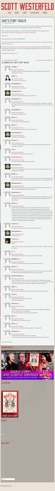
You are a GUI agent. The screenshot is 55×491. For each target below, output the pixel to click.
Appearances (34, 12)
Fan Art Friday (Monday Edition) (10, 60)
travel (6, 467)
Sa (12, 251)
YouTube (38, 42)
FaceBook (6, 427)
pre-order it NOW (39, 386)
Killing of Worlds (8, 451)
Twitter (6, 424)
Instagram (6, 426)
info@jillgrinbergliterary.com (7, 439)
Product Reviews (15, 157)
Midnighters (7, 456)
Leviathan (7, 453)
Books (17, 12)
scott (13, 23)
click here (7, 430)
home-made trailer (18, 32)
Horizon (6, 450)
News (6, 458)
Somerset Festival (17, 26)
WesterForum (25, 47)
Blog (9, 12)
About (25, 12)
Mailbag (6, 455)
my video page (8, 43)
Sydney (6, 466)
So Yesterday (8, 463)
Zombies (7, 475)
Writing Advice (8, 472)
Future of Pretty (8, 448)
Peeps (6, 459)
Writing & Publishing (9, 471)
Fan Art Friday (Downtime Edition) (44, 60)
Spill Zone (7, 464)
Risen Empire (8, 461)
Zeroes (6, 474)
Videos (45, 12)
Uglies (6, 469)
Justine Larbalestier (13, 386)
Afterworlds (7, 447)
